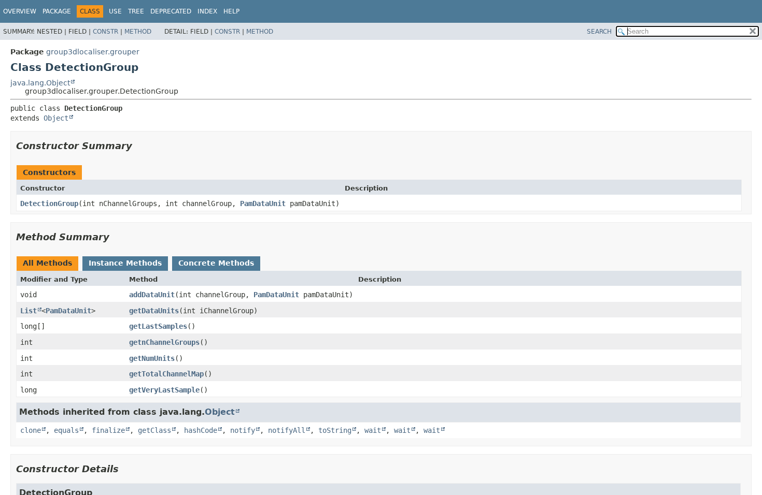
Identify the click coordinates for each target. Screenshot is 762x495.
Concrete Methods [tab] (216, 263)
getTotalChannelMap (166, 374)
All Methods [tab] (47, 263)
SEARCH (599, 31)
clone (30, 430)
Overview (19, 11)
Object (56, 118)
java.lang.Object (40, 83)
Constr (105, 31)
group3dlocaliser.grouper (92, 52)
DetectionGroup (49, 203)
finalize (108, 430)
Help (231, 11)
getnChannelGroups (164, 342)
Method (137, 31)
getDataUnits (154, 311)
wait (372, 430)
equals (66, 430)
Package (57, 11)
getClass (154, 430)
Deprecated (170, 11)
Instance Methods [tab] (125, 263)
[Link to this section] (139, 145)
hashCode (200, 430)
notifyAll (286, 430)
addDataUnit (152, 294)
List (28, 311)
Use (115, 11)
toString (334, 430)
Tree (136, 11)
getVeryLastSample (164, 390)
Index (207, 11)
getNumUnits (152, 358)
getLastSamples (158, 326)
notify (242, 430)
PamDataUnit (263, 203)
